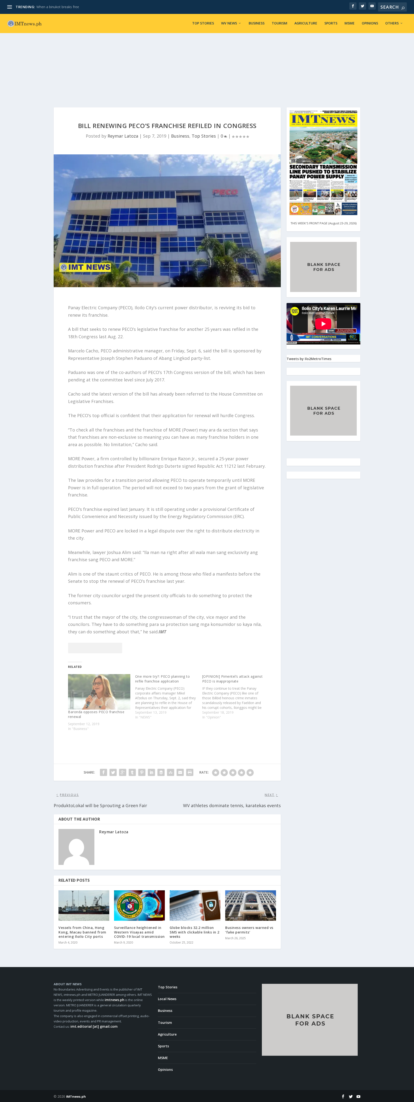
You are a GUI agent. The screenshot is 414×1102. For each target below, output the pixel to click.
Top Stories (203, 23)
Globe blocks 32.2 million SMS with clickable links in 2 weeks (194, 932)
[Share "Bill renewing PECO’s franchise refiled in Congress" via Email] (180, 772)
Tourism (279, 23)
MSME (350, 23)
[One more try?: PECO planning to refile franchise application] (168, 697)
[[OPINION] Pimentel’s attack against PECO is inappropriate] (235, 697)
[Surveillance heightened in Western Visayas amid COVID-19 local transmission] (139, 905)
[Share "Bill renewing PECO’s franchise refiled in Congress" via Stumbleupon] (170, 772)
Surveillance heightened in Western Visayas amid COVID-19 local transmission (139, 932)
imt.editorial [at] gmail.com (94, 1026)
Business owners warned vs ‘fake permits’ (249, 929)
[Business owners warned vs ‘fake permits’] (250, 905)
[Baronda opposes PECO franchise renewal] (99, 692)
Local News (167, 999)
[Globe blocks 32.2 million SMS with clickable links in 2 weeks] (195, 905)
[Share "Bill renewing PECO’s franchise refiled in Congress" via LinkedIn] (151, 772)
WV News (229, 23)
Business (256, 23)
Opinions (370, 23)
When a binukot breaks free (57, 7)
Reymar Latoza (123, 136)
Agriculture (305, 23)
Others (392, 23)
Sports (330, 23)
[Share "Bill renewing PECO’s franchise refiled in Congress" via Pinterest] (142, 772)
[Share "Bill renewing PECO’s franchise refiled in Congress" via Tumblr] (132, 772)
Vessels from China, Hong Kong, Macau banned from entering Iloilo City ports (82, 932)
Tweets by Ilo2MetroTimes (309, 358)
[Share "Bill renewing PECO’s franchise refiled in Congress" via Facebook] (103, 772)
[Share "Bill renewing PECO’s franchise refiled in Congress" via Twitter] (113, 772)
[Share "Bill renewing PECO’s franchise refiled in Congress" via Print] (190, 772)
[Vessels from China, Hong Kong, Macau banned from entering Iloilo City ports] (83, 905)
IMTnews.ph (76, 1096)
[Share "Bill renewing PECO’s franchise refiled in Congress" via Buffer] (161, 772)
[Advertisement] (207, 64)
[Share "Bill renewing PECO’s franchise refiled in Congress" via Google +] (122, 772)
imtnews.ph (114, 999)
